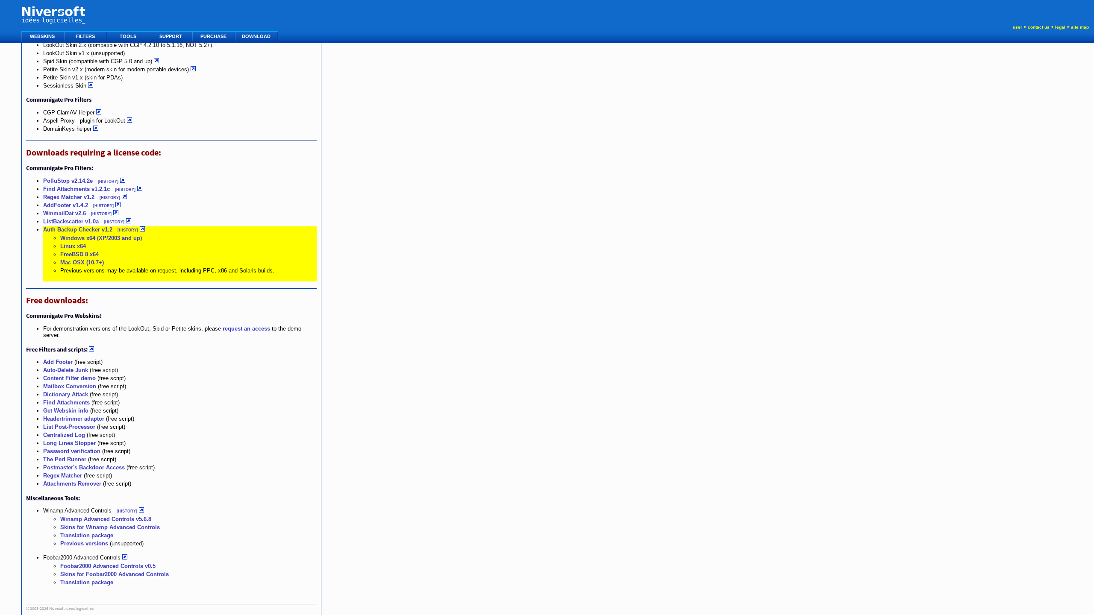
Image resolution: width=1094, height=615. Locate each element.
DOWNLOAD (257, 36)
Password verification (71, 451)
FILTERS (86, 36)
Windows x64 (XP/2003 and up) (101, 238)
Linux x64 (73, 246)
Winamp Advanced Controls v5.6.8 (105, 519)
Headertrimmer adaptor (73, 419)
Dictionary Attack (65, 394)
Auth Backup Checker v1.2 (77, 229)
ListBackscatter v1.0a (71, 221)
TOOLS (129, 36)
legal (1060, 27)
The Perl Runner (64, 459)
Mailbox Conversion (69, 386)
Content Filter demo (69, 378)
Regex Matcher (62, 475)
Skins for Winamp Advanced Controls (110, 527)
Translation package (86, 535)
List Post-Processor (69, 427)
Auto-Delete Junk (65, 370)
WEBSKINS (43, 36)
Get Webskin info (65, 410)
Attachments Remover (72, 483)
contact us (1039, 27)
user (1017, 27)
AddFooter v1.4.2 (65, 205)
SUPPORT (171, 36)
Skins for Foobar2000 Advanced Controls (114, 574)
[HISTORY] (108, 181)
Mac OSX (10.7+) (82, 262)
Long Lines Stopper (69, 443)
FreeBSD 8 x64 (79, 254)
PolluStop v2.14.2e (68, 181)
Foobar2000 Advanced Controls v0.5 (108, 566)
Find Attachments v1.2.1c (76, 189)
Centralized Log (64, 435)
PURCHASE (214, 36)
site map (1080, 27)
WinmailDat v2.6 (64, 213)
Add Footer (58, 362)
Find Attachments (66, 402)
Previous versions (84, 543)
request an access (246, 328)
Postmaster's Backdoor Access (84, 467)
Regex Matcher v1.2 (68, 197)
